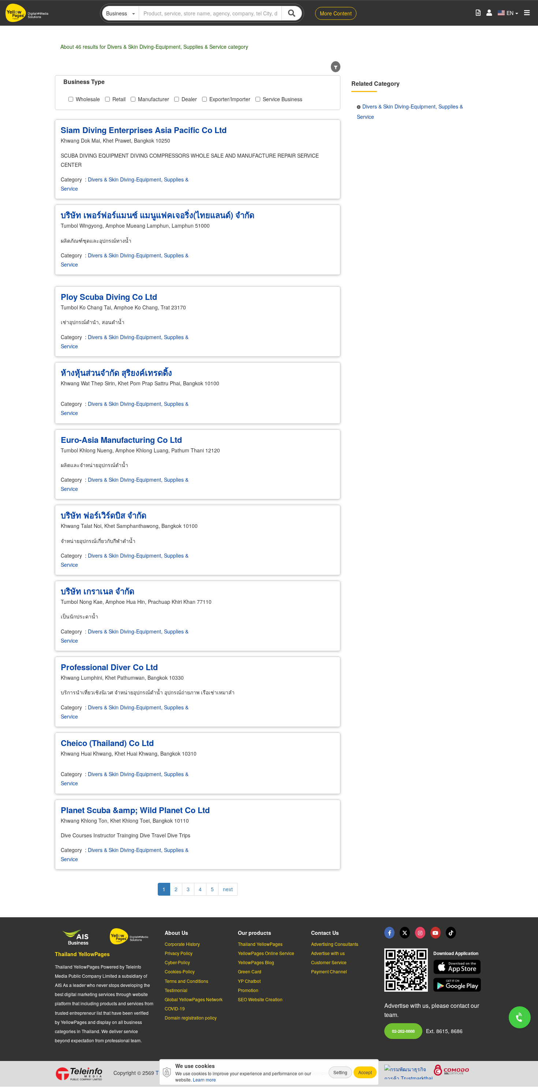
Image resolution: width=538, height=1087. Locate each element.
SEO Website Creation (260, 999)
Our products (254, 932)
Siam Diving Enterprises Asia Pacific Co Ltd (144, 130)
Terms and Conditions (186, 981)
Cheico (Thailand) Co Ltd (107, 743)
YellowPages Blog (256, 962)
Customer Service (329, 962)
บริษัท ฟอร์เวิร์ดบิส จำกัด (103, 515)
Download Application (455, 953)
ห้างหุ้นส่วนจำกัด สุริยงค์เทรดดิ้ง (116, 372)
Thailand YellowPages (82, 954)
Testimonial (176, 990)
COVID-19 (175, 1008)
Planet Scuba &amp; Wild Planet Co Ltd (135, 810)
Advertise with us (328, 953)
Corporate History (182, 944)
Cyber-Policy (177, 962)
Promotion (248, 990)
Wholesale (88, 99)
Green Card (249, 971)
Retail (119, 99)
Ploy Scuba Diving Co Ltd (109, 296)
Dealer (189, 99)
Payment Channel (329, 971)
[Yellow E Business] (389, 933)
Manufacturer (153, 99)
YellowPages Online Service (266, 953)
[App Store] (458, 967)
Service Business (282, 99)
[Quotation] (478, 13)
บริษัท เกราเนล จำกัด (97, 591)
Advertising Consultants (334, 944)
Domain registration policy (191, 1017)
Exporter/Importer (229, 99)
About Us (176, 932)
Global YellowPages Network (194, 999)
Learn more (204, 1079)
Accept (365, 1072)
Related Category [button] (375, 83)
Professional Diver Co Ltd (109, 667)
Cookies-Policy (180, 971)
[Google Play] (458, 985)
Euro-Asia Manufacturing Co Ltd (121, 439)
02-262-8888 (403, 1031)
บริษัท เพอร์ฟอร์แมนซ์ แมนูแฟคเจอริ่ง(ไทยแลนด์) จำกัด (157, 215)
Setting (340, 1072)
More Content (336, 13)
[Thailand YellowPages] (405, 933)
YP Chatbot (249, 981)
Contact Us (325, 932)
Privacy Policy (179, 953)
